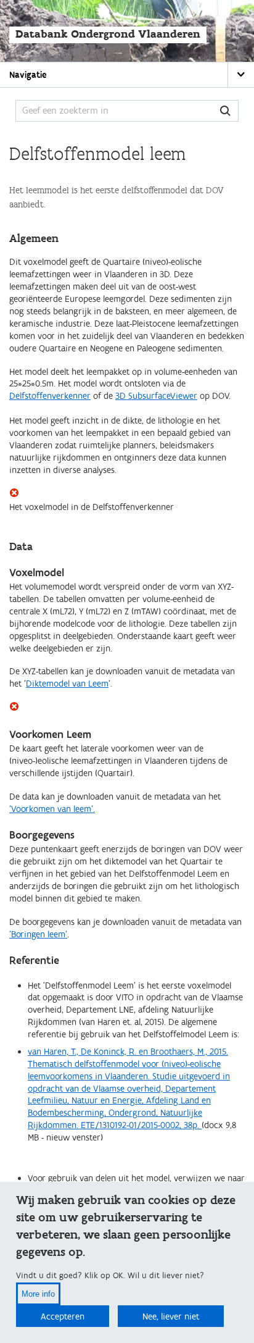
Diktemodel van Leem (67, 684)
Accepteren (62, 1317)
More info (38, 1294)
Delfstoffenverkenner (50, 396)
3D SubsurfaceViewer (156, 396)
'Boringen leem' (38, 934)
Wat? (225, 111)
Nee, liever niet (170, 1317)
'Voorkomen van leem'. (52, 809)
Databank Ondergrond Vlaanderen (107, 34)
